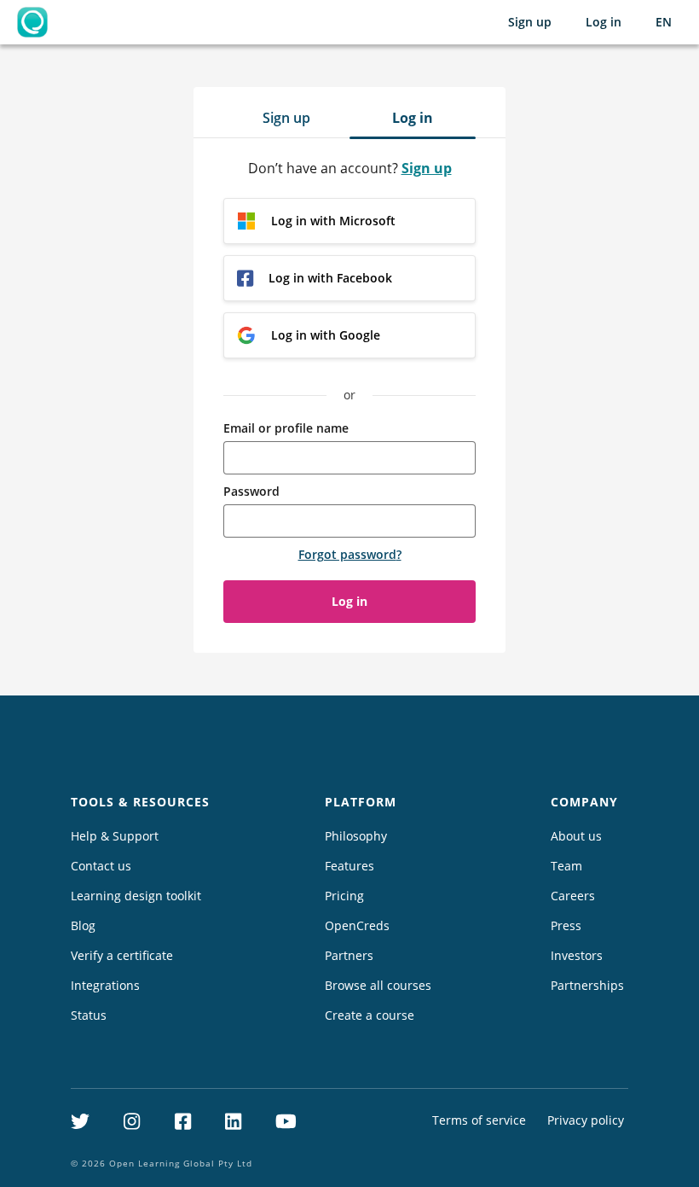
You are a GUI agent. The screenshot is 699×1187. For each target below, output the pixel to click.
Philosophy (356, 836)
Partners (349, 955)
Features (349, 866)
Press (566, 925)
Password (251, 491)
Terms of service (479, 1120)
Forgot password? (349, 554)
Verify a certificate (122, 955)
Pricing (344, 895)
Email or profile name (286, 428)
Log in (603, 22)
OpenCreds (357, 925)
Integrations (105, 985)
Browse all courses (378, 985)
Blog (83, 925)
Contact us (101, 866)
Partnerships (587, 985)
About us (576, 836)
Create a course (369, 1015)
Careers (573, 895)
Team (566, 866)
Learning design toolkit (136, 895)
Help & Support (115, 836)
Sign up (530, 22)
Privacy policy (585, 1120)
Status (89, 1015)
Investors (577, 955)
